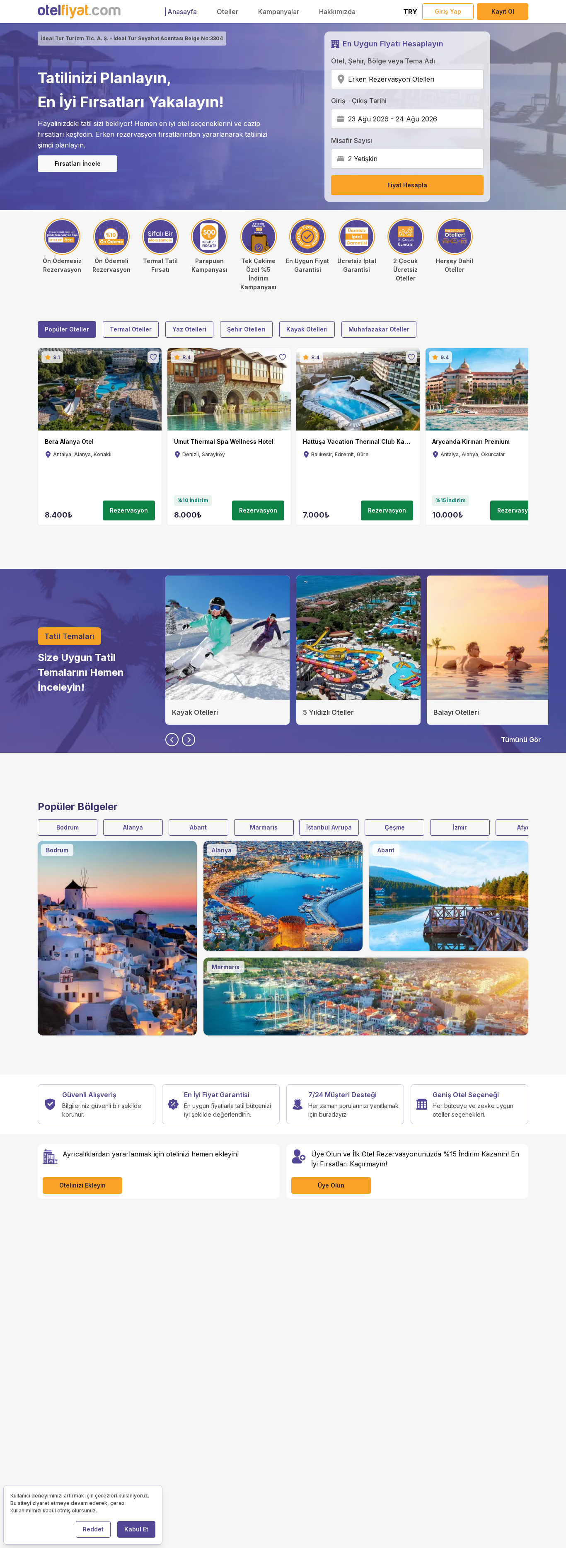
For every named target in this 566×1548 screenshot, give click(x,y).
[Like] (153, 357)
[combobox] (437, 79)
